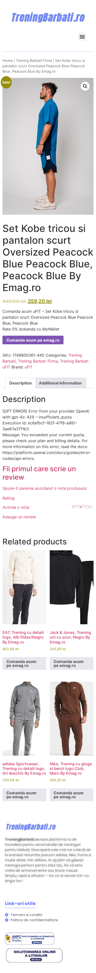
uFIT (28, 367)
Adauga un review (19, 516)
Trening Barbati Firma (34, 60)
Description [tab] (20, 383)
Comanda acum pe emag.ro (33, 340)
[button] (82, 37)
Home (7, 60)
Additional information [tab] (60, 383)
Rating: (8, 498)
